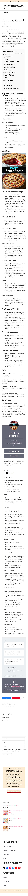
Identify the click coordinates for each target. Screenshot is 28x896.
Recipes (8, 703)
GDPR (4, 858)
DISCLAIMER (7, 854)
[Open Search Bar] (25, 12)
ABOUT (5, 877)
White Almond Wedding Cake (9, 704)
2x (9, 472)
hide (16, 51)
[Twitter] (16, 1)
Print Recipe (15, 451)
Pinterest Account (16, 686)
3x (12, 472)
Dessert (5, 703)
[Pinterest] (13, 1)
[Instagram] (10, 1)
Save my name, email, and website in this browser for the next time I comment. (14, 750)
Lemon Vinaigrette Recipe (8, 706)
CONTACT (6, 881)
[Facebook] (8, 1)
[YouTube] (19, 1)
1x (7, 472)
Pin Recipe (15, 456)
